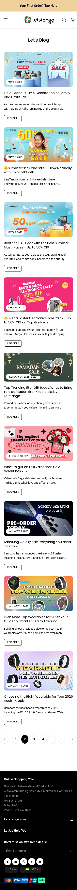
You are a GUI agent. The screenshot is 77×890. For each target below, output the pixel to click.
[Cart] (72, 19)
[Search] (64, 19)
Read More (13, 118)
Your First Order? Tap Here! (39, 6)
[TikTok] (31, 861)
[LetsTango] (39, 20)
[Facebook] (7, 861)
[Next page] (72, 739)
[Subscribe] (69, 851)
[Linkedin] (15, 861)
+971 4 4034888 (23, 810)
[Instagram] (23, 861)
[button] (6, 20)
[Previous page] (4, 739)
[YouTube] (39, 861)
